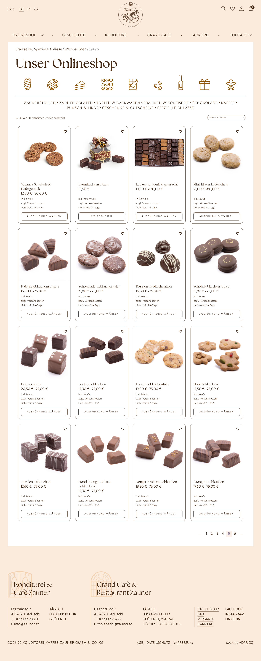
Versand (205, 619)
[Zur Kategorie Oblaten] (53, 81)
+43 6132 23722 (109, 619)
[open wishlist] (232, 8)
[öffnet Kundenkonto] (241, 8)
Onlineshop (208, 609)
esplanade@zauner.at (114, 624)
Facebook (234, 609)
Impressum (183, 643)
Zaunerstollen (40, 103)
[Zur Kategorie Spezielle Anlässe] (233, 81)
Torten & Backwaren (118, 103)
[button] (250, 8)
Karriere (205, 624)
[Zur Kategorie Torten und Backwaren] (79, 81)
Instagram (235, 614)
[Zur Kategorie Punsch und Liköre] (182, 81)
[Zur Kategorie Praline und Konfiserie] (105, 81)
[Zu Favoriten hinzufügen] (65, 131)
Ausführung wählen (44, 216)
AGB (140, 643)
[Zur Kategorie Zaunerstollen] (28, 81)
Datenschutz (158, 643)
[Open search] (223, 8)
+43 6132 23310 (26, 619)
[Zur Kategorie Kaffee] (156, 81)
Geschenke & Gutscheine (128, 108)
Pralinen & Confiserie (166, 103)
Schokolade (205, 103)
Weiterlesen (101, 216)
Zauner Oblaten (76, 103)
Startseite (24, 49)
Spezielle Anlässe (48, 49)
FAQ (11, 9)
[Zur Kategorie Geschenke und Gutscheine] (208, 81)
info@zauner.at (26, 624)
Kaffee (228, 103)
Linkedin (232, 619)
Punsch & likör (83, 108)
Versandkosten (35, 203)
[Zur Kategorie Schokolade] (130, 81)
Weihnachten (75, 49)
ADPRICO (246, 643)
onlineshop (24, 35)
